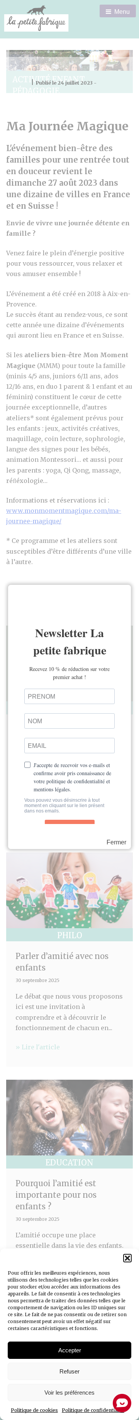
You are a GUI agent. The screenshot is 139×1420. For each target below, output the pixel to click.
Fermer (116, 842)
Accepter (69, 1350)
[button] (127, 1258)
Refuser (69, 1371)
